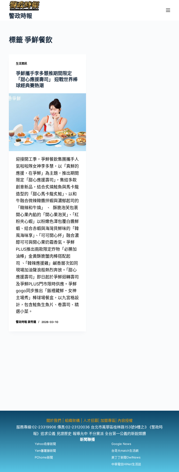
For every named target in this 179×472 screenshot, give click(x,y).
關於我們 (54, 420)
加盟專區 (107, 420)
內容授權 (125, 420)
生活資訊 (21, 63)
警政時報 (20, 15)
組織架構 (72, 420)
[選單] (168, 10)
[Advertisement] (89, 378)
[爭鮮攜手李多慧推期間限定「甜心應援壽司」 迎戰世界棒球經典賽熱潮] (47, 122)
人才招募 (90, 420)
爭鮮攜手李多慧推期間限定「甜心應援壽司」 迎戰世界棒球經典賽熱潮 (47, 79)
